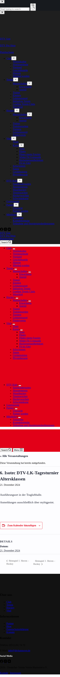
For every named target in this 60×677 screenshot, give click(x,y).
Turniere (17, 314)
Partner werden (20, 413)
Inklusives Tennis (21, 288)
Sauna (16, 352)
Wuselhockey (19, 393)
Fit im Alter (25, 346)
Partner (10, 408)
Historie (17, 262)
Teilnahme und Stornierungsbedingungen (33, 425)
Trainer (16, 280)
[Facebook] (2, 662)
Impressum (15, 673)
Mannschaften (20, 271)
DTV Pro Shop (8, 235)
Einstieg (17, 282)
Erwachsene (25, 274)
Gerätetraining (20, 355)
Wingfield (18, 294)
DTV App (5, 233)
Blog (8, 626)
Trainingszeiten (20, 311)
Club (8, 248)
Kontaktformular (21, 422)
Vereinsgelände (20, 253)
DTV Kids (11, 384)
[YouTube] (9, 662)
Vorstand (17, 256)
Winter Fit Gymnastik (30, 340)
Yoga (21, 332)
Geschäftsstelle (20, 259)
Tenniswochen (20, 396)
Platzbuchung (7, 238)
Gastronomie (12, 405)
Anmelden (18, 419)
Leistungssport (20, 285)
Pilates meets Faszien (29, 337)
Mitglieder (11, 416)
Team (15, 326)
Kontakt (10, 632)
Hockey (10, 297)
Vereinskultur (19, 251)
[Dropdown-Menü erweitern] (14, 248)
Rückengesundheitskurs (31, 343)
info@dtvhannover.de (19, 650)
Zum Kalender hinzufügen (21, 525)
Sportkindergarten (22, 387)
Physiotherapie (20, 358)
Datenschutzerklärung (17, 629)
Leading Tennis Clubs (24, 291)
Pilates (22, 335)
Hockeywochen (21, 399)
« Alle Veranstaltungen (14, 456)
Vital (8, 323)
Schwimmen (19, 349)
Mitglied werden (21, 265)
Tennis (9, 268)
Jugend (22, 277)
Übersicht (18, 410)
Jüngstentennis (20, 390)
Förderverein (19, 320)
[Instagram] (6, 662)
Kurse (16, 329)
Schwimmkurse (20, 402)
